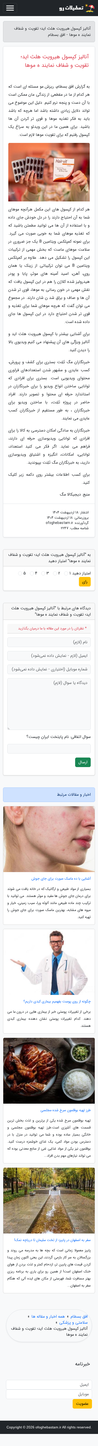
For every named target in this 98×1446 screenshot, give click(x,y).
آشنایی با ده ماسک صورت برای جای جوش (61, 878)
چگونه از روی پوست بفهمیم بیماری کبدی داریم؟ (57, 1001)
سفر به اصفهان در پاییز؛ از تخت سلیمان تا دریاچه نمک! (52, 1240)
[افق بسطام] (76, 8)
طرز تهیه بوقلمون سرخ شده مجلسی (65, 1110)
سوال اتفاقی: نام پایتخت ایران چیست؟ (58, 737)
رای (84, 581)
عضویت (82, 1404)
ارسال (82, 762)
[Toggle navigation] (10, 8)
